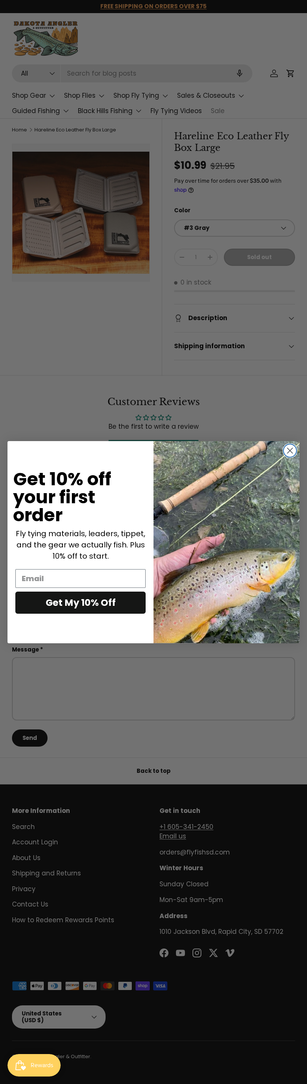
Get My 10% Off (81, 602)
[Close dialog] (290, 450)
